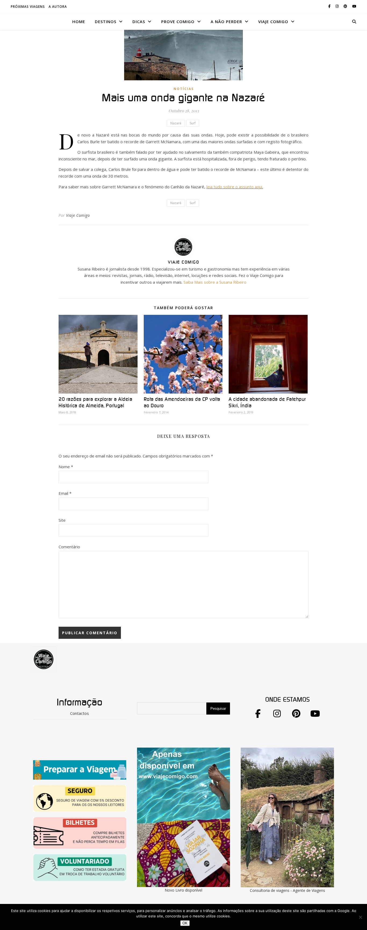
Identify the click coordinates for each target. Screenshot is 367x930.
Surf (193, 123)
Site (62, 520)
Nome (66, 466)
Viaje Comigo (78, 215)
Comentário (69, 546)
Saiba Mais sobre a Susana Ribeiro (215, 282)
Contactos (79, 713)
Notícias (184, 88)
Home (78, 21)
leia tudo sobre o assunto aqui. (234, 186)
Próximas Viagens (28, 6)
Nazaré (175, 123)
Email (65, 493)
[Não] (360, 917)
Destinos (105, 21)
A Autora (58, 6)
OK (185, 923)
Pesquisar (218, 708)
